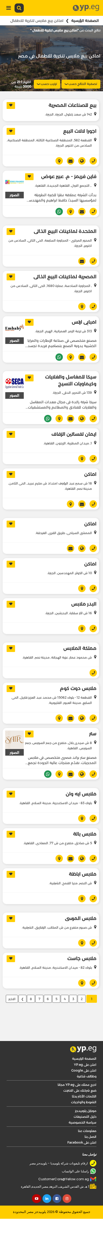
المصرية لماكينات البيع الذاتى (65, 277)
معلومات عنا (87, 1131)
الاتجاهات (57, 161)
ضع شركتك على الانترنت (79, 1090)
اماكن (90, 474)
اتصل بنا (90, 1137)
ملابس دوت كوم (78, 688)
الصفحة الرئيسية (85, 20)
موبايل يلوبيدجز (85, 1111)
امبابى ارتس (84, 322)
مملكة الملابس (79, 648)
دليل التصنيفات (85, 1117)
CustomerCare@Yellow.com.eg (63, 1179)
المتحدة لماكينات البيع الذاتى (65, 231)
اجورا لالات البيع (79, 131)
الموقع (80, 161)
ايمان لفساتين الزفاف (74, 434)
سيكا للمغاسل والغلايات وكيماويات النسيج (70, 380)
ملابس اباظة (82, 874)
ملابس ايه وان (81, 794)
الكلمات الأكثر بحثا (84, 1096)
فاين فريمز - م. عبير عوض (68, 176)
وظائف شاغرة (86, 1076)
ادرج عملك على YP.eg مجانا (77, 1085)
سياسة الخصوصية (82, 1122)
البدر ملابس (83, 604)
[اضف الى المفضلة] (11, 105)
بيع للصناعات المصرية (72, 105)
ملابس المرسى (80, 918)
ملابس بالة (84, 834)
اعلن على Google (83, 1070)
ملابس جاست (81, 958)
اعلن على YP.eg (85, 1065)
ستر (92, 734)
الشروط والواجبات (83, 1102)
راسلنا (68, 161)
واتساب (57, 211)
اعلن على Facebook (81, 1142)
